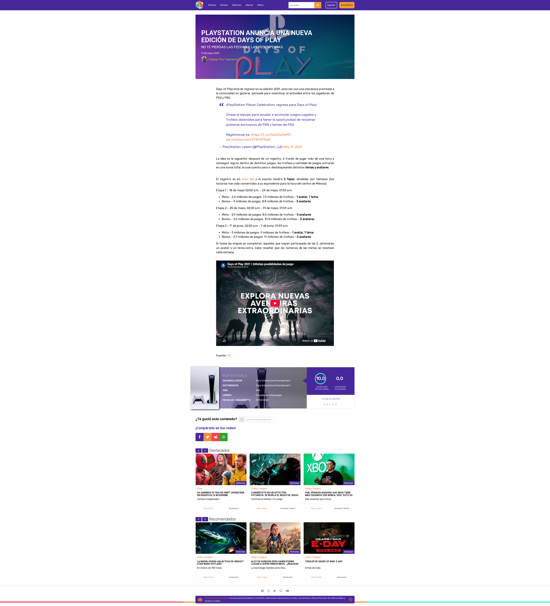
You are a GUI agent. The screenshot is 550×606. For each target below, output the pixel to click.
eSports (249, 5)
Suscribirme (347, 5)
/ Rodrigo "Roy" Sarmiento (222, 59)
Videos (260, 5)
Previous (199, 450)
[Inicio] (199, 5)
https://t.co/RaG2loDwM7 (271, 135)
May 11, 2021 (292, 147)
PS (229, 355)
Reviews (224, 5)
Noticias (212, 5)
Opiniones (236, 5)
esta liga (248, 179)
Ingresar (331, 5)
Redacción (233, 508)
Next (205, 450)
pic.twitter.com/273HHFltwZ (248, 139)
